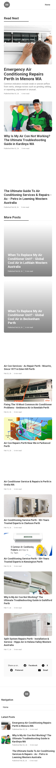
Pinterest (19, 670)
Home (47, 5)
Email (45, 670)
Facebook (33, 665)
